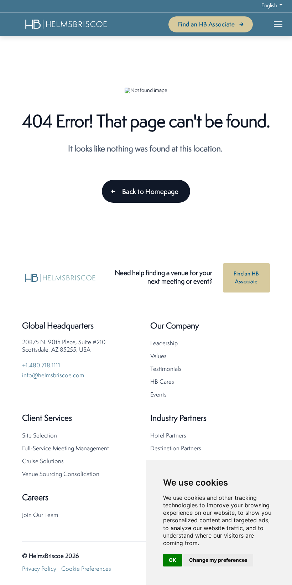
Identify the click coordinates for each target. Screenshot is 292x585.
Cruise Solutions (43, 462)
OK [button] (172, 560)
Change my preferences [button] (218, 560)
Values (158, 356)
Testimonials (166, 369)
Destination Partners (175, 449)
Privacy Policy (39, 569)
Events (158, 395)
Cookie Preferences (86, 569)
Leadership (164, 344)
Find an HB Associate (206, 25)
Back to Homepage (150, 192)
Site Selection (39, 436)
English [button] (269, 6)
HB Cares (162, 382)
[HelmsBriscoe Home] (66, 24)
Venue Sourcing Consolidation (60, 474)
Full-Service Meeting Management (65, 449)
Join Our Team (40, 515)
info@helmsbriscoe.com (53, 376)
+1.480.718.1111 (41, 366)
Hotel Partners (168, 436)
